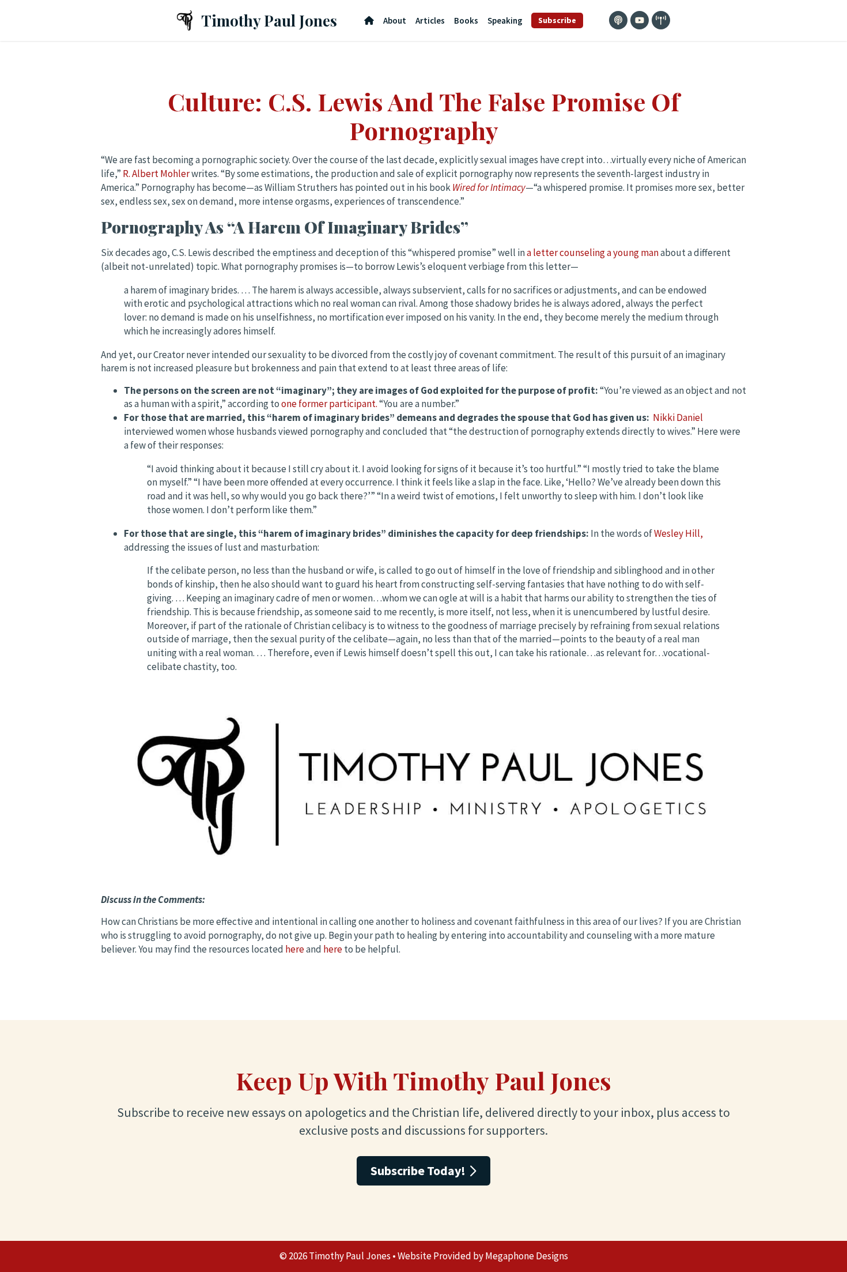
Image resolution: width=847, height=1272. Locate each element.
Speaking (505, 20)
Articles (430, 20)
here (294, 949)
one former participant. (329, 403)
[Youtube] (639, 20)
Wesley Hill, (678, 533)
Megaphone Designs (526, 1256)
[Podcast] (618, 20)
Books (466, 20)
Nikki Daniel (678, 417)
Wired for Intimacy (488, 187)
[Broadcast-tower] (661, 20)
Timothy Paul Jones (269, 20)
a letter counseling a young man (593, 252)
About (394, 20)
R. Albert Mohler (156, 173)
